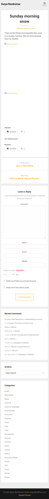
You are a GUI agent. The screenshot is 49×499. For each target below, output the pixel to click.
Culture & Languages (12, 407)
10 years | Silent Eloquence (14, 319)
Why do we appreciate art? (20, 347)
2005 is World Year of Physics (24, 178)
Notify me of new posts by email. (17, 288)
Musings (8, 438)
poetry (7, 446)
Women (7, 473)
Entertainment (10, 411)
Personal (8, 442)
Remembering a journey (34, 319)
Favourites (8, 414)
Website (24, 261)
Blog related (9, 395)
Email (24, 252)
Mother (13, 327)
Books (7, 399)
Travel (7, 469)
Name (24, 243)
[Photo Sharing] (24, 63)
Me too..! (13, 339)
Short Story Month (11, 458)
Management (9, 434)
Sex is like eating (24, 165)
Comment (24, 204)
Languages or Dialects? (20, 343)
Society (7, 461)
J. (5, 323)
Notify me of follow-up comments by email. (21, 281)
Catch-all (8, 403)
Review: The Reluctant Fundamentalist (25, 335)
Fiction (7, 422)
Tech (6, 465)
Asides (7, 391)
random (7, 450)
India (6, 426)
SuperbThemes (24, 495)
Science (7, 454)
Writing (7, 477)
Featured (8, 418)
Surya (7, 327)
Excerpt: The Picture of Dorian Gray (20, 323)
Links (6, 430)
